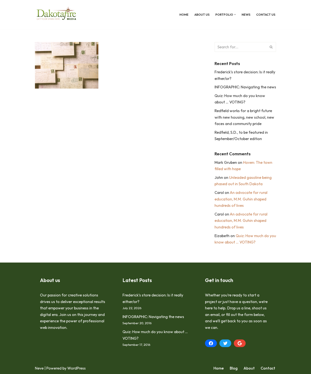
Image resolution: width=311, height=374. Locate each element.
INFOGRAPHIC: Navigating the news (245, 87)
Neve (39, 368)
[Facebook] (211, 343)
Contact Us (265, 15)
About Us (201, 15)
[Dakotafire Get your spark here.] (56, 14)
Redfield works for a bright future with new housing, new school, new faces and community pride (244, 117)
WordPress (76, 368)
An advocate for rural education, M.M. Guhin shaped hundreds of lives (241, 199)
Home (184, 15)
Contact (268, 368)
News (246, 15)
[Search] (271, 47)
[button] (235, 14)
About (249, 368)
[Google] (240, 343)
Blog (234, 368)
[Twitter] (225, 343)
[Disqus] (118, 156)
